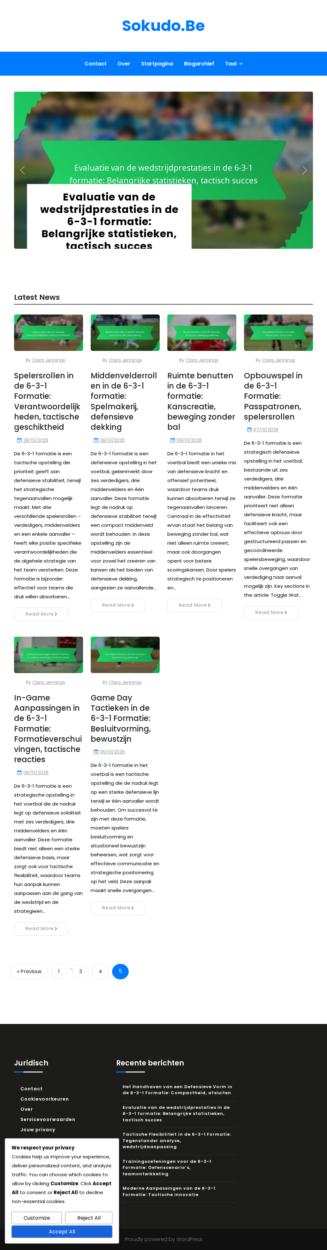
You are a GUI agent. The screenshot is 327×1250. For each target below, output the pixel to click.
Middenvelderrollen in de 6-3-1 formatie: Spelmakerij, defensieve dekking (124, 401)
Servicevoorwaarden (47, 1119)
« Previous (29, 971)
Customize (37, 1218)
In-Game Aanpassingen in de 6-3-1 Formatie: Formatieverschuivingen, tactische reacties (48, 729)
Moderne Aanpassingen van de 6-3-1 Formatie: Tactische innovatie (169, 1191)
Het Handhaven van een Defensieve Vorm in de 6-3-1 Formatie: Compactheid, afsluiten (177, 1090)
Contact (96, 63)
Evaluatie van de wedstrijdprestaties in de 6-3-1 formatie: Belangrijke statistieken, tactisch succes (109, 221)
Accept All (62, 1231)
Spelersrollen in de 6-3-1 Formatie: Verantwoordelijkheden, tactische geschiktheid (47, 401)
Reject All (89, 1218)
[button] (22, 170)
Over (124, 63)
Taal (231, 63)
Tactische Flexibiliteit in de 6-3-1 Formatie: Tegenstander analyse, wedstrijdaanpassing (177, 1140)
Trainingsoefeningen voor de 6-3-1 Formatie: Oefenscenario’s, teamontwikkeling (167, 1167)
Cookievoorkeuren (44, 1099)
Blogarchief (199, 63)
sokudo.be (163, 25)
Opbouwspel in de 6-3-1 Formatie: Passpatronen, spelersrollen (273, 396)
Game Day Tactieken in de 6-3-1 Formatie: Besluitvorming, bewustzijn (121, 718)
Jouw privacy (37, 1129)
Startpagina (157, 63)
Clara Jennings (48, 360)
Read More (40, 613)
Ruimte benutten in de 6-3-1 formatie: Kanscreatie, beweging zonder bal (201, 401)
